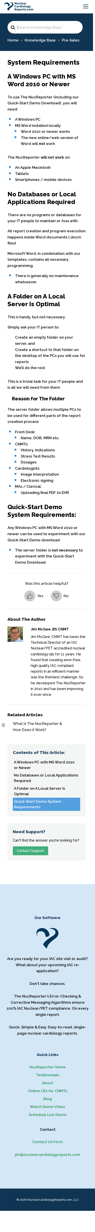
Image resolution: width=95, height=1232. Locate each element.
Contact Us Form (47, 1142)
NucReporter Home (48, 1067)
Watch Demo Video (47, 1106)
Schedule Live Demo (47, 1114)
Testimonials (47, 1075)
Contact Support (30, 851)
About (47, 1083)
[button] (33, 596)
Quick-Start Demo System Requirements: (37, 804)
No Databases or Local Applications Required (46, 778)
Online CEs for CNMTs (47, 1091)
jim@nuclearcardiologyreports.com (47, 1154)
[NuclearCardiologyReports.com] (18, 6)
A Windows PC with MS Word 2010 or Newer (44, 765)
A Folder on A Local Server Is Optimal (39, 791)
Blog (47, 1099)
